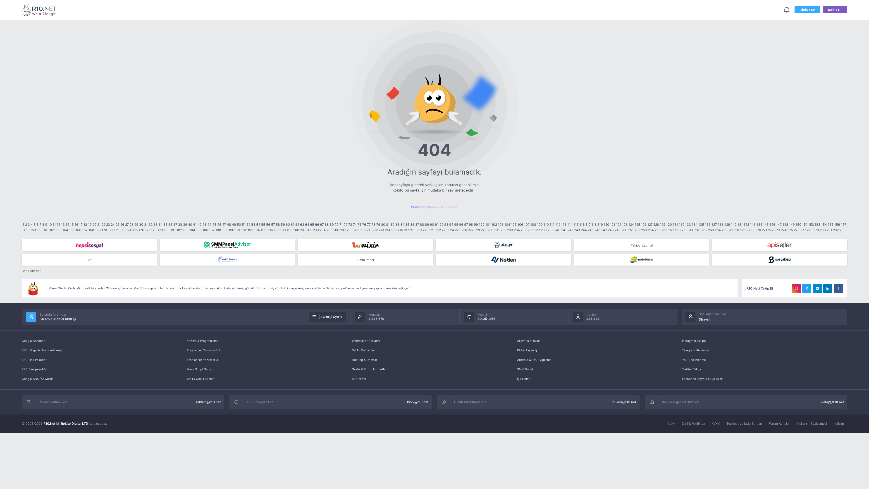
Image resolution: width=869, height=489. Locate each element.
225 (458, 230)
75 (359, 224)
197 (276, 230)
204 (323, 230)
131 (675, 224)
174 (128, 230)
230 (490, 230)
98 (471, 224)
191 (237, 230)
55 (263, 224)
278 (809, 230)
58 (278, 224)
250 (624, 230)
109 (540, 224)
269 (751, 230)
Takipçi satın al (642, 245)
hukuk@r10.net (624, 402)
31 (146, 224)
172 (116, 230)
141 (740, 224)
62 (297, 224)
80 (383, 224)
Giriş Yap (807, 10)
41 (195, 224)
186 (205, 230)
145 (766, 224)
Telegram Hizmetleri (696, 350)
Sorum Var (359, 379)
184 (192, 230)
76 (364, 224)
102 (494, 224)
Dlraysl (704, 319)
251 (631, 230)
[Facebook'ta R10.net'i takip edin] (838, 288)
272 (771, 230)
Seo (89, 260)
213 (381, 230)
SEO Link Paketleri (34, 360)
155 (830, 224)
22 (103, 224)
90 (432, 224)
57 (273, 224)
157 (843, 224)
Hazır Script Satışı (199, 369)
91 (437, 224)
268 (745, 230)
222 (438, 230)
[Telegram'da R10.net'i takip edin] (817, 288)
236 (530, 230)
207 (343, 230)
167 (85, 230)
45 (214, 224)
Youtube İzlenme (694, 360)
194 (257, 230)
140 (734, 224)
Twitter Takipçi (692, 369)
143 (753, 224)
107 (527, 224)
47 (224, 224)
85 (407, 224)
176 (141, 230)
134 (694, 224)
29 (136, 224)
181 (173, 230)
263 (711, 230)
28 (132, 224)
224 (451, 230)
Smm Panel (365, 260)
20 (94, 224)
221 (431, 230)
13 (63, 224)
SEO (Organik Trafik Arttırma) (42, 350)
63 (302, 224)
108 (533, 224)
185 (199, 230)
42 (199, 224)
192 (244, 230)
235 (524, 230)
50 (239, 224)
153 (817, 224)
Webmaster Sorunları (366, 341)
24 (113, 224)
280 (823, 230)
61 (292, 224)
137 (714, 224)
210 (363, 230)
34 (160, 224)
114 (570, 224)
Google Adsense (33, 341)
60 (288, 224)
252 (637, 230)
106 (520, 224)
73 (350, 224)
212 (375, 230)
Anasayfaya (399, 184)
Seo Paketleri (31, 271)
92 (441, 224)
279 (816, 230)
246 (597, 230)
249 (618, 230)
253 (644, 230)
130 (669, 224)
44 (209, 224)
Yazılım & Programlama (202, 341)
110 (546, 224)
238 (544, 230)
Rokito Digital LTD (74, 423)
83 (397, 224)
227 (470, 230)
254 (651, 230)
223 (444, 230)
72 (345, 224)
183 (186, 230)
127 (650, 224)
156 (837, 224)
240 (557, 230)
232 (503, 230)
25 (117, 224)
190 (231, 230)
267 (738, 230)
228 (477, 230)
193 (250, 230)
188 (218, 230)
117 (588, 224)
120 (606, 224)
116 (582, 224)
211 (369, 230)
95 (456, 224)
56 (268, 224)
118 (594, 224)
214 (387, 230)
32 (151, 224)
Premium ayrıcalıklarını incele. (434, 207)
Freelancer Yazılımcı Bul (203, 350)
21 (99, 224)
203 (316, 230)
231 (497, 230)
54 (258, 224)
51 (244, 224)
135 (701, 224)
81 (388, 224)
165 (72, 230)
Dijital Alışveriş (527, 350)
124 (631, 224)
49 (234, 224)
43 (204, 224)
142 (746, 224)
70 (337, 224)
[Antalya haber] (641, 260)
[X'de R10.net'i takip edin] (806, 288)
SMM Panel (525, 369)
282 (836, 230)
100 (482, 224)
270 (758, 230)
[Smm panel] (227, 245)
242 (570, 230)
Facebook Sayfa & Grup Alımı (702, 379)
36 (170, 224)
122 (618, 224)
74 (355, 224)
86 (412, 224)
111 (552, 224)
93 (446, 224)
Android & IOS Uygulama (534, 360)
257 (671, 230)
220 (425, 230)
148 (785, 224)
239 (551, 230)
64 (307, 224)
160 (40, 230)
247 (604, 230)
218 (412, 230)
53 (253, 224)
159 (33, 230)
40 (190, 224)
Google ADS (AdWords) (38, 379)
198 (283, 230)
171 (110, 230)
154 (824, 224)
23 (108, 224)
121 (612, 224)
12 (58, 224)
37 (175, 224)
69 (332, 224)
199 (289, 230)
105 (514, 224)
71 (341, 224)
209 (356, 230)
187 (212, 230)
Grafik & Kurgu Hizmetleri (369, 369)
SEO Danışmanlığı (34, 369)
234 (517, 230)
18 (85, 224)
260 (691, 230)
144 (759, 224)
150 (798, 224)
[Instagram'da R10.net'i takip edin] (796, 288)
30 (141, 224)
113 (563, 224)
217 (406, 230)
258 (678, 230)
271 (764, 230)
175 (135, 230)
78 (373, 224)
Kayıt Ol (835, 10)
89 (427, 224)
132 (681, 224)
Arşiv (671, 423)
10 (50, 224)
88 (422, 224)
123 (625, 224)
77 (369, 224)
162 (52, 230)
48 (229, 224)
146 (772, 224)
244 (584, 230)
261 (698, 230)
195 (263, 230)
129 (662, 224)
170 (104, 230)
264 (718, 230)
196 (270, 230)
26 (122, 224)
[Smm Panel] (89, 245)
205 (329, 230)
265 (725, 230)
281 (829, 230)
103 (501, 224)
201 (303, 230)
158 (26, 230)
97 (466, 224)
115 (576, 224)
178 (154, 230)
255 (658, 230)
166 (78, 230)
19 (90, 224)
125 (637, 224)
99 (476, 224)
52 (248, 224)
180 (167, 230)
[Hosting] (503, 245)
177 (147, 230)
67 (322, 224)
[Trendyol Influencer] (365, 245)
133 (688, 224)
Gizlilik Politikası (693, 423)
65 (312, 224)
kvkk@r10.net (417, 402)
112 (557, 224)
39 (185, 224)
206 (336, 230)
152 (811, 224)
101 (488, 224)
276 (797, 230)
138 (720, 224)
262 (704, 230)
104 (507, 224)
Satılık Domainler (363, 350)
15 (72, 224)
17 (81, 224)
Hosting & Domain (364, 360)
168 (91, 230)
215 (394, 230)
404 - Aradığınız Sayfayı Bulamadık (40, 10)
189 (225, 230)
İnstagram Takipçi (694, 341)
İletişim (839, 423)
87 (417, 224)
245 (591, 230)
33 (155, 224)
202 (309, 230)
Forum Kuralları (779, 423)
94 (451, 224)
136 (708, 224)
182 (179, 230)
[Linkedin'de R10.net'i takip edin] (827, 288)
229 (484, 230)
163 (59, 230)
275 (790, 230)
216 (400, 230)
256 (664, 230)
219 (419, 230)
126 (644, 224)
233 (510, 230)
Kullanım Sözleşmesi (812, 423)
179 (160, 230)
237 (537, 230)
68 (327, 224)
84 (402, 224)
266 (731, 230)
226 (464, 230)
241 (564, 230)
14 (67, 224)
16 (76, 224)
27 (127, 224)
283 (842, 230)
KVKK (715, 423)
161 (46, 230)
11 (54, 224)
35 (165, 224)
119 (600, 224)
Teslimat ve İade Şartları (744, 423)
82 (392, 224)
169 (98, 230)
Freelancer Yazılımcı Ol (203, 360)
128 (656, 224)
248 (611, 230)
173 (122, 230)
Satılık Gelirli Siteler (200, 379)
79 (378, 224)
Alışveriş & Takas (528, 341)
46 (219, 224)
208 (350, 230)
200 (296, 230)
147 (779, 224)
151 (804, 224)
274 (783, 230)
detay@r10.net (832, 402)
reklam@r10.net (208, 402)
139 (727, 224)
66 (317, 224)
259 (685, 230)
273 (777, 230)
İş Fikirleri (523, 379)
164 (65, 230)
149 (792, 224)
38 (180, 224)
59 (283, 224)
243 (577, 230)
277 (803, 230)
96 (461, 224)
